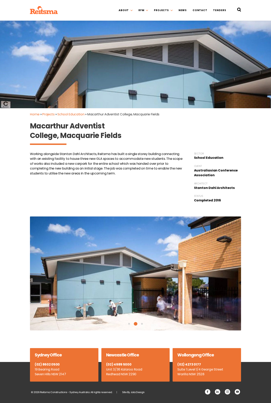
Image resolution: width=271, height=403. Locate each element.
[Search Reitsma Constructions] (239, 10)
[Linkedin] (217, 391)
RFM (141, 10)
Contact (200, 10)
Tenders (219, 10)
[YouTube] (237, 391)
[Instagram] (227, 391)
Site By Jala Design (133, 392)
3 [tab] (142, 324)
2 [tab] (135, 324)
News (183, 10)
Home (34, 114)
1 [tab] (129, 324)
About (124, 10)
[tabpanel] (135, 273)
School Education (71, 114)
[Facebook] (207, 391)
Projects (161, 10)
